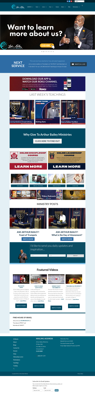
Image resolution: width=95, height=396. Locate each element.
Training (15, 368)
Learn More (23, 303)
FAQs (69, 6)
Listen (43, 6)
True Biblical (70, 288)
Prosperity (78, 288)
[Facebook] (67, 1)
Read (37, 6)
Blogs (14, 347)
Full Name (35, 390)
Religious (21, 288)
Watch (16, 341)
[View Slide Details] (24, 197)
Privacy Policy (80, 376)
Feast (50, 6)
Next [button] (84, 197)
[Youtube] (71, 1)
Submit (56, 392)
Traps (21, 290)
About (62, 6)
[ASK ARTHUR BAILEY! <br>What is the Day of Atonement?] (66, 220)
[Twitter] (69, 1)
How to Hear (39, 288)
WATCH (29, 6)
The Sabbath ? (56, 290)
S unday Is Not (56, 288)
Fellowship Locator (18, 359)
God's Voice (38, 290)
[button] (30, 7)
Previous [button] (11, 197)
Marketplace (75, 6)
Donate (57, 6)
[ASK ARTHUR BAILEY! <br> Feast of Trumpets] (28, 220)
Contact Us (16, 350)
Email (45, 390)
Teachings (16, 365)
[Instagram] (73, 1)
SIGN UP (75, 258)
